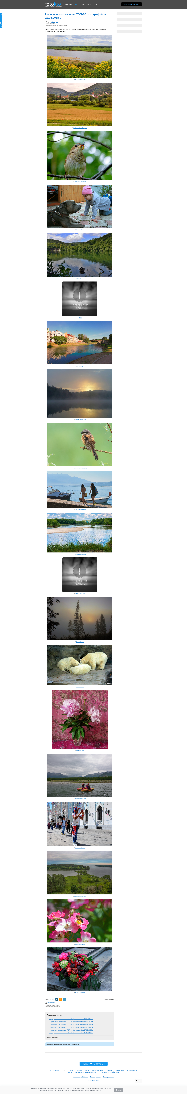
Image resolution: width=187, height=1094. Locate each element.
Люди (95, 4)
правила (110, 1070)
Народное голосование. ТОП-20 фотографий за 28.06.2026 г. (71, 1027)
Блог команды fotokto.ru (80, 1077)
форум (79, 1070)
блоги (64, 1070)
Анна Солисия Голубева (80, 468)
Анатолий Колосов (80, 847)
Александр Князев (80, 593)
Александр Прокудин (80, 181)
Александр (80, 366)
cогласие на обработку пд (110, 1072)
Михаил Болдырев (80, 944)
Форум (89, 4)
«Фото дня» (55, 22)
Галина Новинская (80, 79)
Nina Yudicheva (80, 750)
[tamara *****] (79, 276)
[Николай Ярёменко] (79, 507)
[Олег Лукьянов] (79, 685)
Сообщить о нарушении (52, 1005)
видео (72, 1070)
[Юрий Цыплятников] (79, 417)
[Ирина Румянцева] (79, 990)
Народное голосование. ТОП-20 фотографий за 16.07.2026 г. (71, 1024)
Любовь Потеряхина (80, 554)
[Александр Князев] (79, 591)
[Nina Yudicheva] (80, 748)
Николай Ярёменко (80, 509)
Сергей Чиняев (80, 642)
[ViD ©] (79, 316)
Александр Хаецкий (80, 798)
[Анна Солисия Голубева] (79, 466)
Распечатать (51, 1002)
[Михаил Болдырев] (79, 942)
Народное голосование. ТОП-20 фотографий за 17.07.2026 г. (71, 1030)
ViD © (80, 317)
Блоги (76, 4)
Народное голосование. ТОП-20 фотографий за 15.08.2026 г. (71, 1033)
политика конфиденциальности (86, 1072)
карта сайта (120, 1070)
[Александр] (79, 364)
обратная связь (97, 1070)
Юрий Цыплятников (80, 419)
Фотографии (68, 4)
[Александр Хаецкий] (79, 796)
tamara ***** (80, 278)
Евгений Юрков (80, 229)
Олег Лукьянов (80, 687)
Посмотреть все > (52, 1037)
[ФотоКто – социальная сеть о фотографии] (53, 3)
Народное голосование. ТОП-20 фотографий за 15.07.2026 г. (71, 1021)
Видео (83, 4)
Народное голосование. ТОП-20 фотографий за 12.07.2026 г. (71, 1019)
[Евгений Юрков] (79, 227)
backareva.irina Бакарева (80, 128)
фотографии (54, 1070)
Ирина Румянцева (80, 992)
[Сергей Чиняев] (79, 640)
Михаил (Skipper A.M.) (80, 896)
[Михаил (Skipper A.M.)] (79, 894)
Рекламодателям (95, 1077)
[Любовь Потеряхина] (79, 552)
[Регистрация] (1, 28)
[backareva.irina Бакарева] (79, 126)
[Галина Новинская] (79, 77)
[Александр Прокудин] (79, 179)
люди (87, 1070)
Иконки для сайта (108, 1077)
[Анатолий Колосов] (79, 846)
